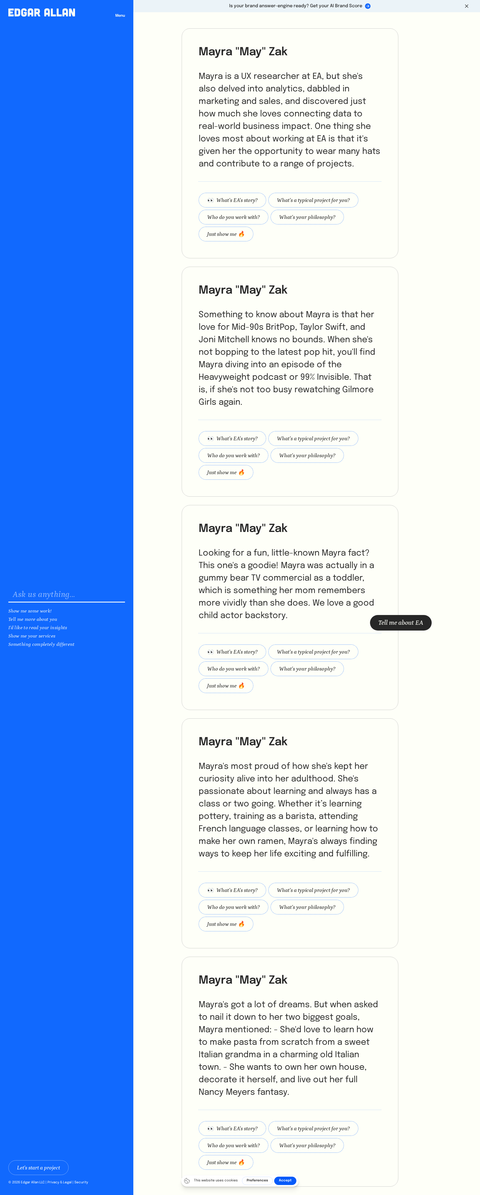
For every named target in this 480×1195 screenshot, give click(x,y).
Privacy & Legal (60, 1182)
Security (81, 1182)
